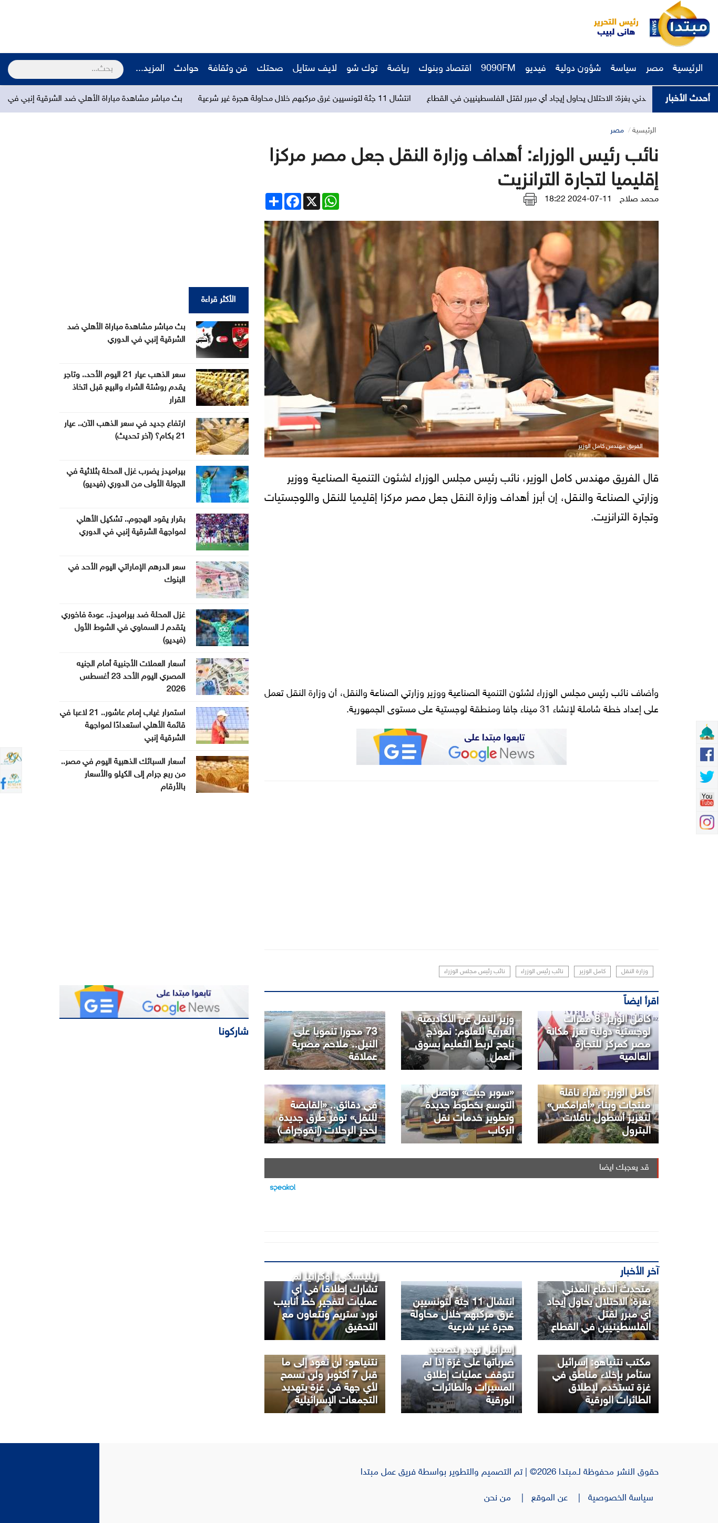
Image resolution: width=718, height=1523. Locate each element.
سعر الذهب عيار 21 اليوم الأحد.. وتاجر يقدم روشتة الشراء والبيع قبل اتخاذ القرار (125, 387)
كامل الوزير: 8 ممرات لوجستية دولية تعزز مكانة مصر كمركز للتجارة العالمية (599, 1038)
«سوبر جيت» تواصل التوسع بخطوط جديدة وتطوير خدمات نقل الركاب (470, 1112)
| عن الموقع (559, 1498)
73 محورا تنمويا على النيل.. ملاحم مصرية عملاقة (334, 1045)
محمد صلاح (639, 200)
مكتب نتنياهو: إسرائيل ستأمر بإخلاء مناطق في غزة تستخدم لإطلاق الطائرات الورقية (601, 1381)
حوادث (186, 69)
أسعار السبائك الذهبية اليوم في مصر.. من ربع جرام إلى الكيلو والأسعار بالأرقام (123, 774)
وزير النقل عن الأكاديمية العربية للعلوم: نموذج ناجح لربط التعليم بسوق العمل (464, 1038)
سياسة (624, 69)
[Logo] (610, 23)
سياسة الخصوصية (623, 1498)
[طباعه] (530, 199)
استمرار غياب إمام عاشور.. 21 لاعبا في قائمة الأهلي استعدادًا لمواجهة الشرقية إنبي (123, 725)
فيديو (535, 69)
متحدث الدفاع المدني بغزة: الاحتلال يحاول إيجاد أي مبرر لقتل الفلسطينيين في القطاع (599, 1308)
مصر (654, 69)
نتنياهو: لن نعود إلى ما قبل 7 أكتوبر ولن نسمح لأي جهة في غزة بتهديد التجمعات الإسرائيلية (329, 1381)
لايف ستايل (315, 69)
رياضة (398, 69)
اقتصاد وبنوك (445, 69)
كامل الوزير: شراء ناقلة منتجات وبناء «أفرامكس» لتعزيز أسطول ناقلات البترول (599, 1112)
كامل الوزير (592, 971)
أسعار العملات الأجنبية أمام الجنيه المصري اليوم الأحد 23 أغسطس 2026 (131, 676)
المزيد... (150, 69)
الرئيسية (689, 69)
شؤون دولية (578, 69)
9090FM (498, 69)
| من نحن (507, 1498)
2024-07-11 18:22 (578, 200)
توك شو (362, 69)
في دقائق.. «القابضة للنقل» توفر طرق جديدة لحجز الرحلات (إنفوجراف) (327, 1118)
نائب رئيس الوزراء (542, 971)
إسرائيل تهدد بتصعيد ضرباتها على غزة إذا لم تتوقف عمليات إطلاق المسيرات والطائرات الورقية (468, 1375)
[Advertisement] (197, 23)
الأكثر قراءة (218, 300)
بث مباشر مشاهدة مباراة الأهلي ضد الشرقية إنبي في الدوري (144, 99)
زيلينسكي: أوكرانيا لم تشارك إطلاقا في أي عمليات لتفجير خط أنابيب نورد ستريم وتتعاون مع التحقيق (325, 1302)
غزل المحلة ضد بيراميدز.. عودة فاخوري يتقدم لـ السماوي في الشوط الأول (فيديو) (123, 628)
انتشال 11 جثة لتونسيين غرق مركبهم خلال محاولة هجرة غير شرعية (365, 99)
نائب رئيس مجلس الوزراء (474, 971)
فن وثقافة (228, 69)
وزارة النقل (634, 971)
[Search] (12, 62)
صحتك (270, 69)
